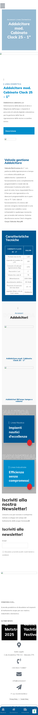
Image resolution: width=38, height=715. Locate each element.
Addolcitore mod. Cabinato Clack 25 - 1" (19, 359)
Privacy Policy (14, 699)
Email (4, 541)
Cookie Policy (24, 699)
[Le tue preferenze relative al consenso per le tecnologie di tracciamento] (34, 711)
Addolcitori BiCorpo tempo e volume (19, 400)
